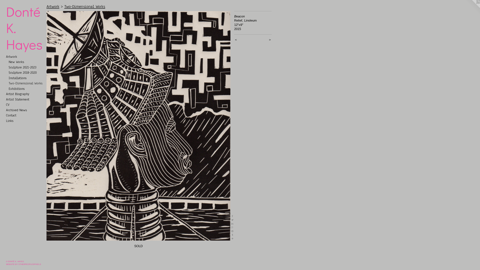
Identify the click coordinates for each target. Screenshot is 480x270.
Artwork (11, 56)
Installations (18, 78)
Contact (11, 115)
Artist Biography (17, 94)
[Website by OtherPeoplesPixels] (472, 7)
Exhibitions (17, 88)
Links (10, 120)
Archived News (16, 110)
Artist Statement (17, 99)
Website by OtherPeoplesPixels (23, 264)
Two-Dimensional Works (26, 83)
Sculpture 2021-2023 (22, 67)
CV (7, 104)
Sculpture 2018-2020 (23, 72)
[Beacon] (138, 126)
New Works (16, 62)
